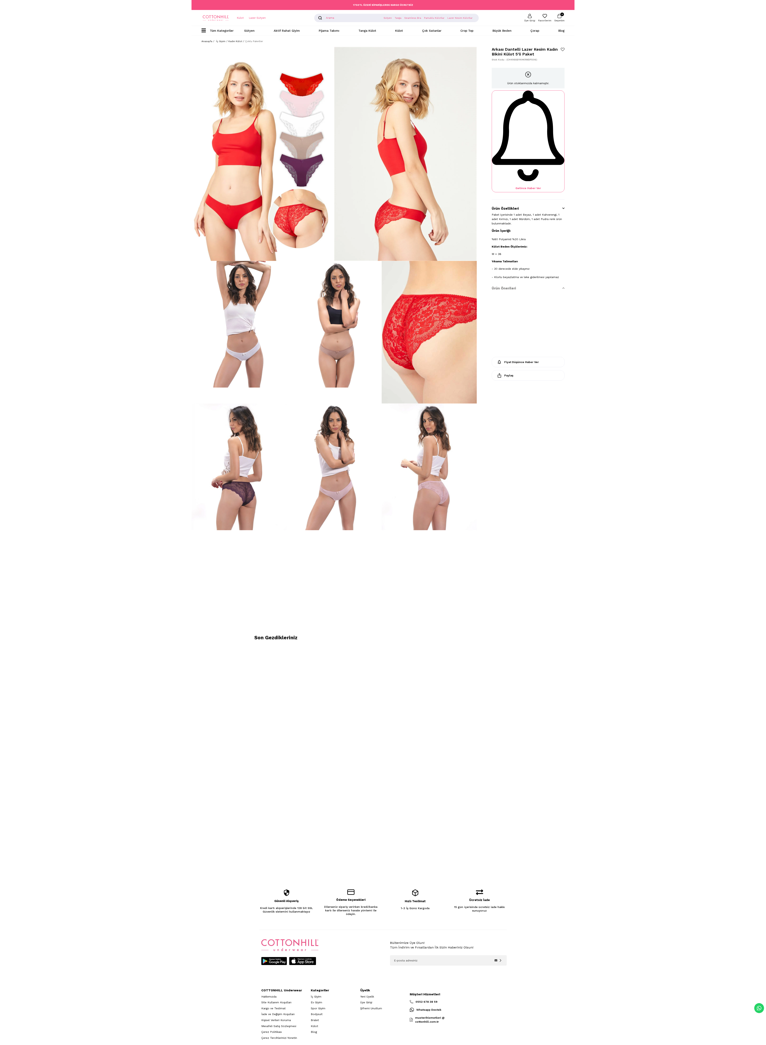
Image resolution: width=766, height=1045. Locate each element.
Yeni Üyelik (367, 996)
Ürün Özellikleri (505, 208)
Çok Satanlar (431, 31)
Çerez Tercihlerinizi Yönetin (279, 1037)
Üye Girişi (366, 1002)
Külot (240, 17)
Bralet (315, 1020)
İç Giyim (316, 996)
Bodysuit (317, 1014)
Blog (561, 31)
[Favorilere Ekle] (563, 49)
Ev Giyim (316, 1002)
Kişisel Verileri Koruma (276, 1020)
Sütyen (249, 31)
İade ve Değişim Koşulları (278, 1014)
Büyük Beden (502, 31)
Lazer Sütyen (257, 17)
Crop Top (466, 31)
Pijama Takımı (329, 31)
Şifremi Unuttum (371, 1008)
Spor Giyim (318, 1008)
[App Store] (302, 961)
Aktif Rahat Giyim (287, 31)
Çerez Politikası (271, 1031)
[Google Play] (274, 961)
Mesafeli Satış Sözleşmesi (278, 1026)
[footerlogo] (289, 945)
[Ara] (320, 18)
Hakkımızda (268, 996)
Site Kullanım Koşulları (276, 1002)
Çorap (534, 31)
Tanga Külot (367, 31)
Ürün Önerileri (504, 288)
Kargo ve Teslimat (273, 1008)
